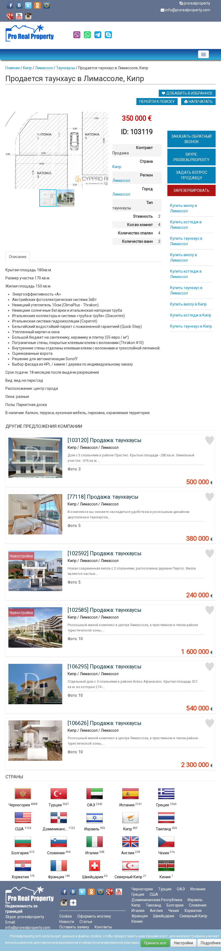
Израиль (91, 829)
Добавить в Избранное (189, 93)
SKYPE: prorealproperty (191, 157)
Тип (149, 202)
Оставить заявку (74, 927)
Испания (126, 805)
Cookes (65, 916)
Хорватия (20, 877)
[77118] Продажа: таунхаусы (103, 497)
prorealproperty (197, 3)
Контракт (144, 147)
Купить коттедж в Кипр (190, 315)
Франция (56, 877)
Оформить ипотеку (94, 916)
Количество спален (135, 233)
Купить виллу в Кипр (188, 304)
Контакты (103, 927)
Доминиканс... (55, 829)
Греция (162, 805)
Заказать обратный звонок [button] (191, 139)
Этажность (143, 216)
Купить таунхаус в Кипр (191, 326)
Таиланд (163, 829)
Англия (127, 853)
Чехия (163, 853)
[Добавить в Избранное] (209, 440)
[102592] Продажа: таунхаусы (104, 553)
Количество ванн (137, 241)
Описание (17, 257)
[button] (103, 116)
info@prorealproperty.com (187, 10)
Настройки (183, 943)
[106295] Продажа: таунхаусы (104, 666)
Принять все (155, 943)
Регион (146, 175)
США (19, 829)
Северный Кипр (128, 877)
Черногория (19, 805)
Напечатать (200, 101)
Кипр (127, 829)
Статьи (86, 921)
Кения (165, 877)
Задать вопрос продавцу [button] (191, 175)
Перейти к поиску (157, 101)
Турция (55, 805)
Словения (56, 853)
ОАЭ (91, 805)
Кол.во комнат (140, 225)
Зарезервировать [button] (191, 190)
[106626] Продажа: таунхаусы (104, 723)
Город (147, 189)
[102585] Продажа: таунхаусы (104, 610)
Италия (91, 853)
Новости (66, 921)
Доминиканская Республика (157, 900)
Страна (146, 161)
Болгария (20, 853)
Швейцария (92, 877)
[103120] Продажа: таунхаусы (104, 440)
